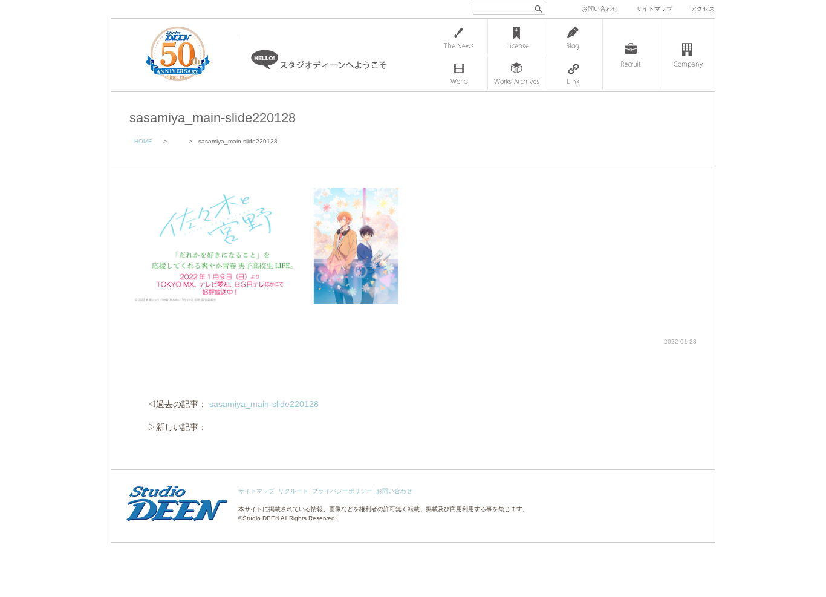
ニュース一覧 (459, 37)
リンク (573, 73)
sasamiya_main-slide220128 (264, 404)
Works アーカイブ (516, 73)
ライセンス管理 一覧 (516, 37)
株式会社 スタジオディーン (189, 55)
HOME (143, 141)
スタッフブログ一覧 (573, 37)
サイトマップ (654, 8)
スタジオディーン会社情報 (687, 55)
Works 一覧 (459, 73)
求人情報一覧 (631, 55)
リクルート (293, 491)
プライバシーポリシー (342, 491)
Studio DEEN (260, 518)
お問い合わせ (600, 8)
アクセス (703, 8)
